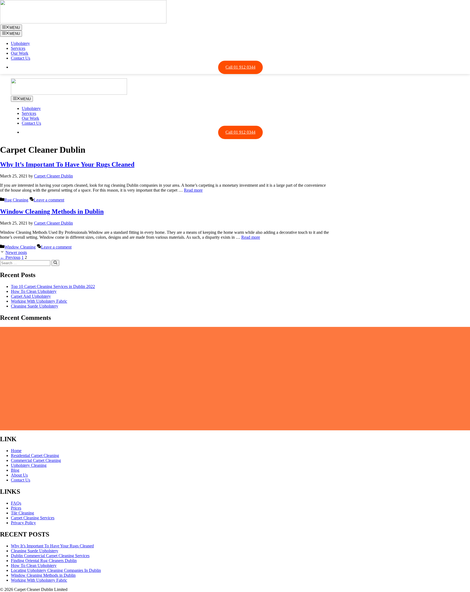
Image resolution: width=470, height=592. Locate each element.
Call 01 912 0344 (240, 67)
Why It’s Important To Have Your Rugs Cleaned (67, 164)
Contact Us (20, 58)
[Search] (55, 263)
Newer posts (16, 252)
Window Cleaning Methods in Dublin (52, 211)
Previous (10, 257)
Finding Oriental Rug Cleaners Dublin (44, 560)
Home (16, 450)
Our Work (19, 53)
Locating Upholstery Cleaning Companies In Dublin (56, 570)
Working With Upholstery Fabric (39, 301)
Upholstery (20, 43)
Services (18, 48)
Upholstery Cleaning (29, 465)
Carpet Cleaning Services (32, 518)
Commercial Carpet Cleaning (36, 460)
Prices (16, 508)
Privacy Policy (23, 522)
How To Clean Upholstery (34, 291)
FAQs (16, 503)
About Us (19, 475)
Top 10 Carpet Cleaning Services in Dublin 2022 (53, 286)
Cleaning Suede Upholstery (34, 306)
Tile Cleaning (22, 513)
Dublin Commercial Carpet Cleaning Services (50, 555)
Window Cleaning (20, 247)
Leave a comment (49, 200)
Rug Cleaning (16, 200)
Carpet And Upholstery (31, 296)
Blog (15, 470)
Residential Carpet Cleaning (35, 455)
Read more (193, 190)
